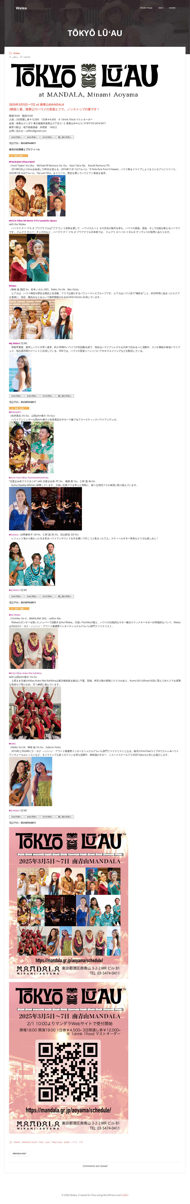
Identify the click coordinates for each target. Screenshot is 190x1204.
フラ (81, 1142)
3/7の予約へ (48, 137)
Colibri (124, 1195)
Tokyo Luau (56, 1142)
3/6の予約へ (32, 137)
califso (15, 57)
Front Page (146, 8)
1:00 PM (26, 57)
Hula (41, 1142)
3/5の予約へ (16, 137)
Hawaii (17, 1142)
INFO (160, 8)
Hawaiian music (29, 1142)
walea (67, 1142)
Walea (17, 53)
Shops (172, 8)
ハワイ (74, 1142)
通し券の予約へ (64, 137)
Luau (47, 1142)
